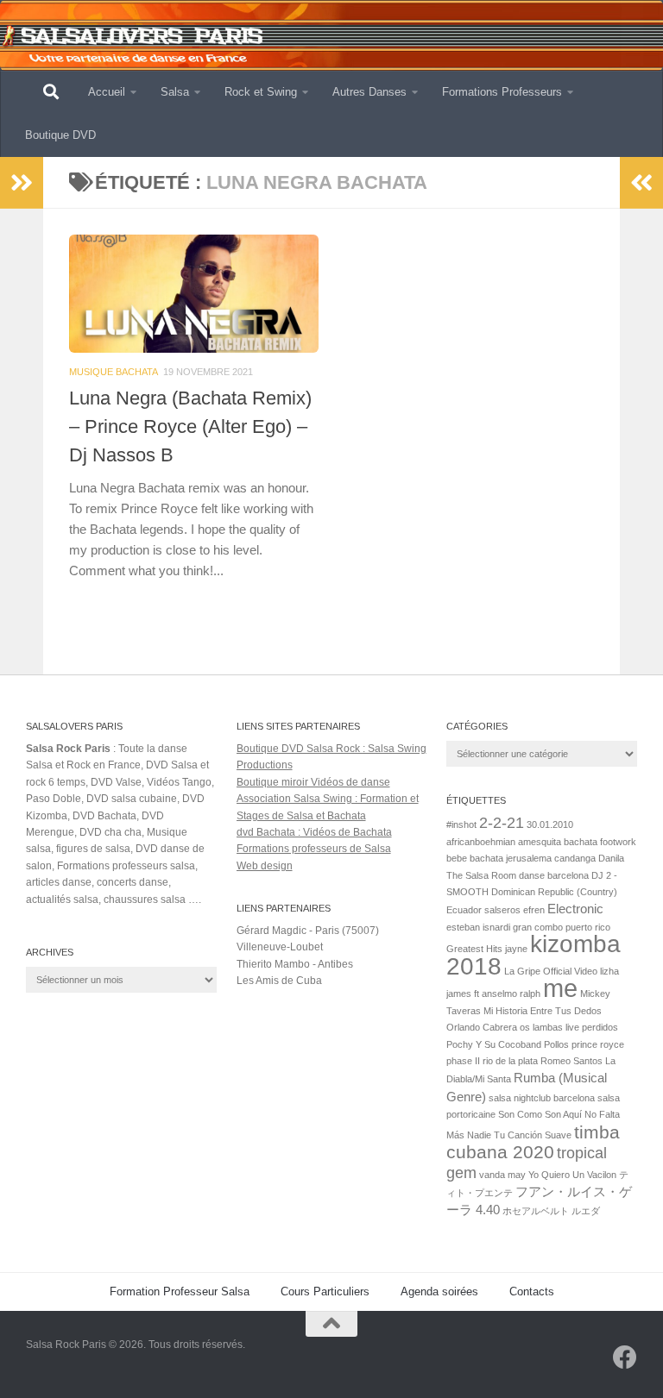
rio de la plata (510, 1061)
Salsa (175, 91)
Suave (558, 1135)
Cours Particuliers (325, 1291)
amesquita (539, 842)
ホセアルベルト (535, 1211)
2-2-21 (501, 822)
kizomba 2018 (533, 954)
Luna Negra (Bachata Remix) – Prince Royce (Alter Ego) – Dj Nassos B (190, 426)
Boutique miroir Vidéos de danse (313, 782)
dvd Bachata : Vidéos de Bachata (314, 832)
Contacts (531, 1291)
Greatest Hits (474, 948)
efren (534, 910)
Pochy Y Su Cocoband (493, 1044)
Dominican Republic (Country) (554, 892)
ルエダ (585, 1211)
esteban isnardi (478, 927)
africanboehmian (480, 842)
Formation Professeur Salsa (179, 1291)
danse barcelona (554, 875)
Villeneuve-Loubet (280, 947)
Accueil (106, 91)
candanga (575, 858)
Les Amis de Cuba (279, 981)
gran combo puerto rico (561, 927)
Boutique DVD (60, 135)
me (560, 988)
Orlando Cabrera (481, 1027)
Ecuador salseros (483, 910)
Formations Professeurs (502, 91)
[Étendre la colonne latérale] (21, 183)
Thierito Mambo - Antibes (295, 964)
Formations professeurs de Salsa (314, 849)
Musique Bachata (113, 372)
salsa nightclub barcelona (542, 1098)
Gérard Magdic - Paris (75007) (308, 931)
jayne (516, 948)
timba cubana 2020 (533, 1142)
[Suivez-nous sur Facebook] (625, 1357)
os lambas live (549, 1027)
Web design (265, 866)
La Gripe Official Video (550, 971)
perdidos (600, 1027)
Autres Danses (369, 91)
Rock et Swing (260, 91)
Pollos (556, 1044)
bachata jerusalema (511, 858)
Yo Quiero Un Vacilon (572, 1174)
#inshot (461, 824)
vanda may (502, 1174)
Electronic (575, 908)
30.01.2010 (550, 824)
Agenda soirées (439, 1291)
